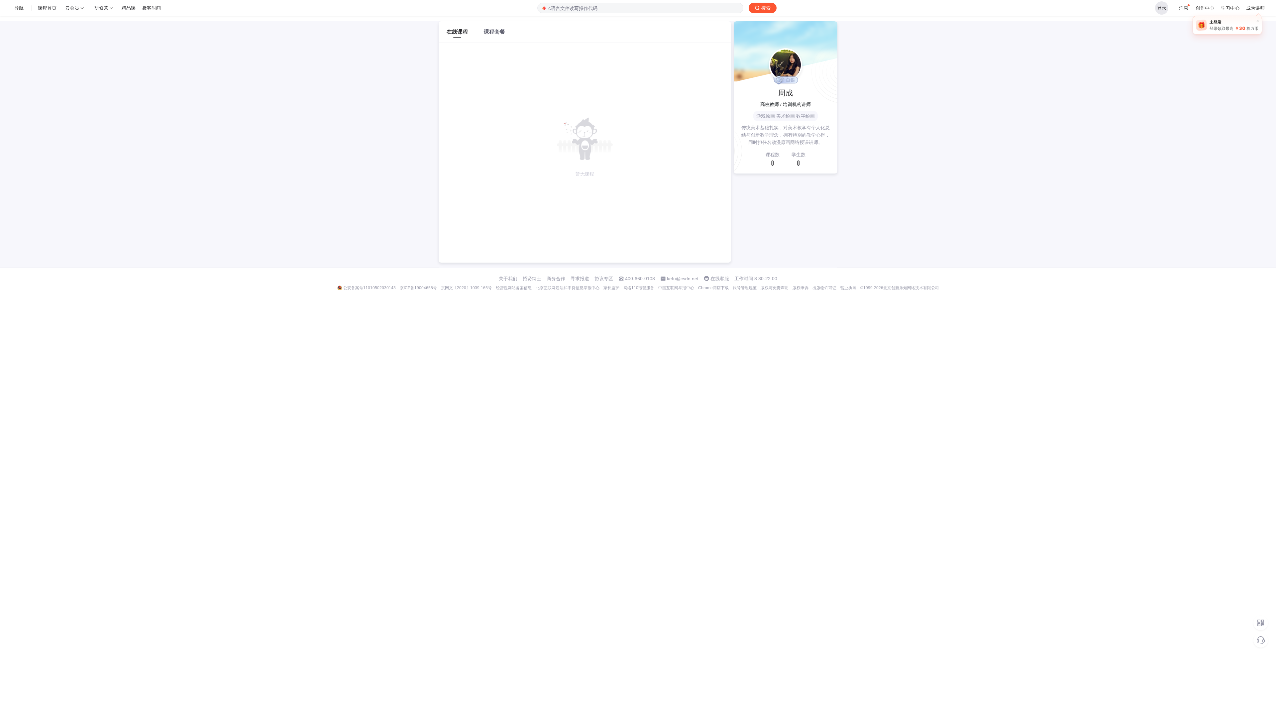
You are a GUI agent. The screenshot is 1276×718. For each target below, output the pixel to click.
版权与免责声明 (775, 288)
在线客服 (719, 278)
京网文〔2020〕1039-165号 (466, 288)
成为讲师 (1255, 8)
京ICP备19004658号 (418, 288)
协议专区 (603, 278)
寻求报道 (580, 278)
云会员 (72, 8)
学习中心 (1230, 8)
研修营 (101, 8)
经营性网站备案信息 (514, 288)
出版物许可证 (824, 288)
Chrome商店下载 (713, 288)
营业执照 (848, 288)
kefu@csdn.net (682, 278)
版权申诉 (800, 288)
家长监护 (611, 288)
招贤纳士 (532, 278)
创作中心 (1205, 8)
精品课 (129, 8)
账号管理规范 (745, 288)
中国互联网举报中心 (676, 288)
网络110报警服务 (638, 288)
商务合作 (556, 278)
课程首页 (47, 8)
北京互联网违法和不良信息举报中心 (567, 288)
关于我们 (508, 278)
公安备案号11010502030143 (369, 288)
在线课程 (457, 32)
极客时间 (151, 8)
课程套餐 (494, 32)
